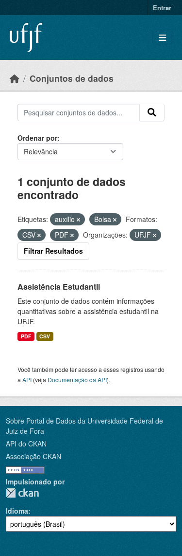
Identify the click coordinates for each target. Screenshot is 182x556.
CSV (44, 336)
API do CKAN (26, 443)
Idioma (17, 511)
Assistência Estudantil (58, 286)
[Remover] (78, 219)
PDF (26, 336)
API (27, 379)
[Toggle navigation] (162, 38)
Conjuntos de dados (72, 78)
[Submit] (152, 112)
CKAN (22, 493)
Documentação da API (77, 379)
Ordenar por (37, 138)
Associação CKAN (33, 456)
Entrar (162, 7)
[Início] (14, 78)
